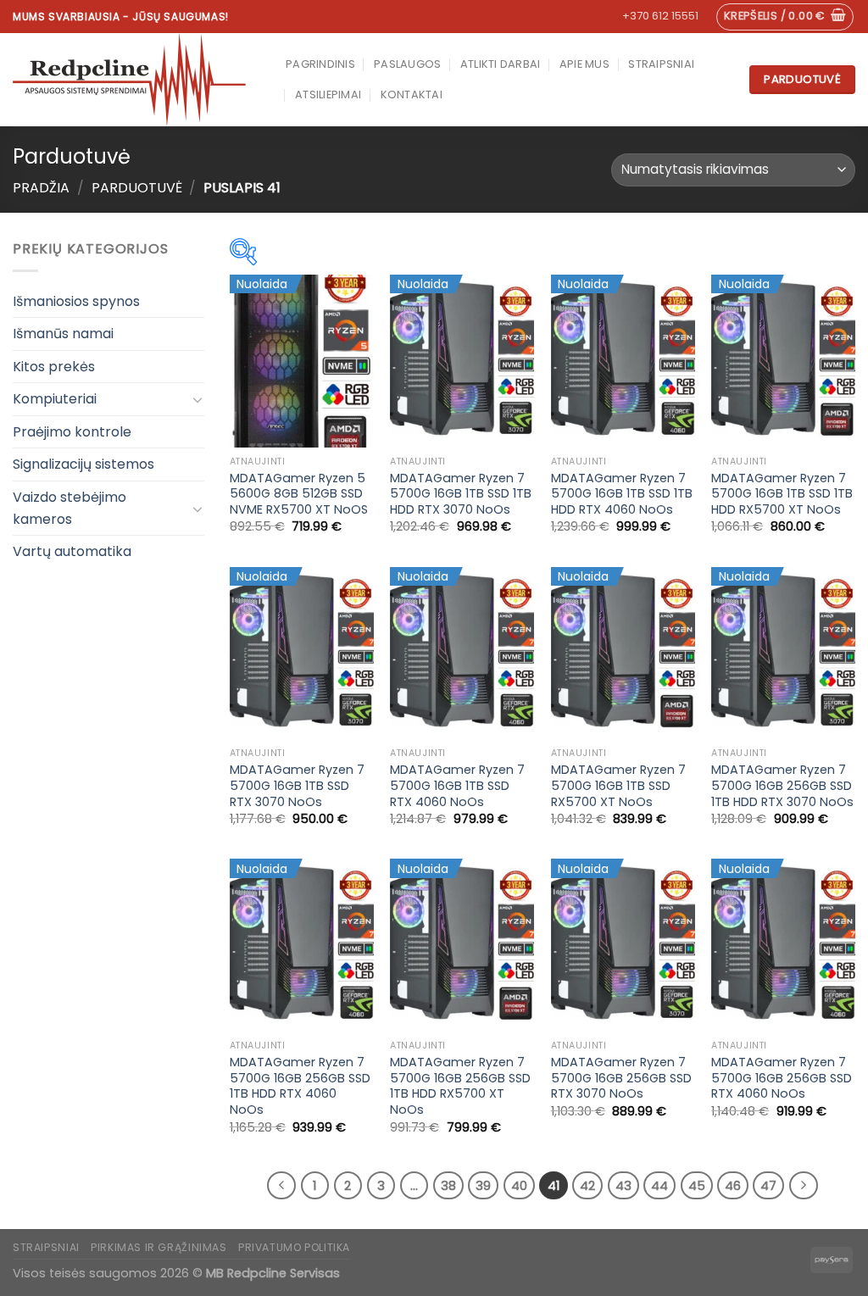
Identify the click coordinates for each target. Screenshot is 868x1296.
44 (659, 1185)
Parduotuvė (137, 187)
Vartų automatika (72, 551)
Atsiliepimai (328, 94)
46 (733, 1185)
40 (519, 1185)
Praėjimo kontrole (72, 432)
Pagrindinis (320, 64)
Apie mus (584, 64)
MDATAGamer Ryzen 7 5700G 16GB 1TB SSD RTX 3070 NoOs (297, 785)
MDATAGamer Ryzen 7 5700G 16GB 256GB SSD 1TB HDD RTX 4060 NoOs (300, 1086)
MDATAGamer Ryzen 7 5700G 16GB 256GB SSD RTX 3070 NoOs (621, 1078)
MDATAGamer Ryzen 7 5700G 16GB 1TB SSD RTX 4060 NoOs (457, 785)
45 (696, 1185)
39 (483, 1185)
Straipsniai (661, 64)
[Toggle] (197, 399)
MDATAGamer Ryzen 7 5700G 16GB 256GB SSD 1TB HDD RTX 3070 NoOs (782, 785)
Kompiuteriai (55, 399)
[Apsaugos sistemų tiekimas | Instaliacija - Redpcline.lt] (136, 79)
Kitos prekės (54, 366)
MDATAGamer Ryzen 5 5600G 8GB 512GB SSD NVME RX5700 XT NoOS (299, 494)
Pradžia (41, 187)
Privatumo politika (294, 1247)
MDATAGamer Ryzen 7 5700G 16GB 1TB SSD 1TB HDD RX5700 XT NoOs (782, 494)
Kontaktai (411, 94)
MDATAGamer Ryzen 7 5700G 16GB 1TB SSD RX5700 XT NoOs (618, 785)
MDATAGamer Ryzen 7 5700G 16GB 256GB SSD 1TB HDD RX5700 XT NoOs (460, 1086)
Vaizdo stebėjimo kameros (69, 508)
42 (587, 1185)
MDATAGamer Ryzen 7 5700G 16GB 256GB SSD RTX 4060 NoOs (781, 1078)
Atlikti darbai (500, 64)
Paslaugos (407, 64)
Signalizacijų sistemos (83, 464)
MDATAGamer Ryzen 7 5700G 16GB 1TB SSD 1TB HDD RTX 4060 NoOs (622, 494)
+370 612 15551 (660, 16)
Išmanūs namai (63, 333)
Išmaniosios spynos (76, 301)
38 (448, 1185)
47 (768, 1185)
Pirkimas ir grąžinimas (158, 1247)
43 (623, 1185)
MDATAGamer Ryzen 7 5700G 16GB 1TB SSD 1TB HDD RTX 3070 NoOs (460, 494)
